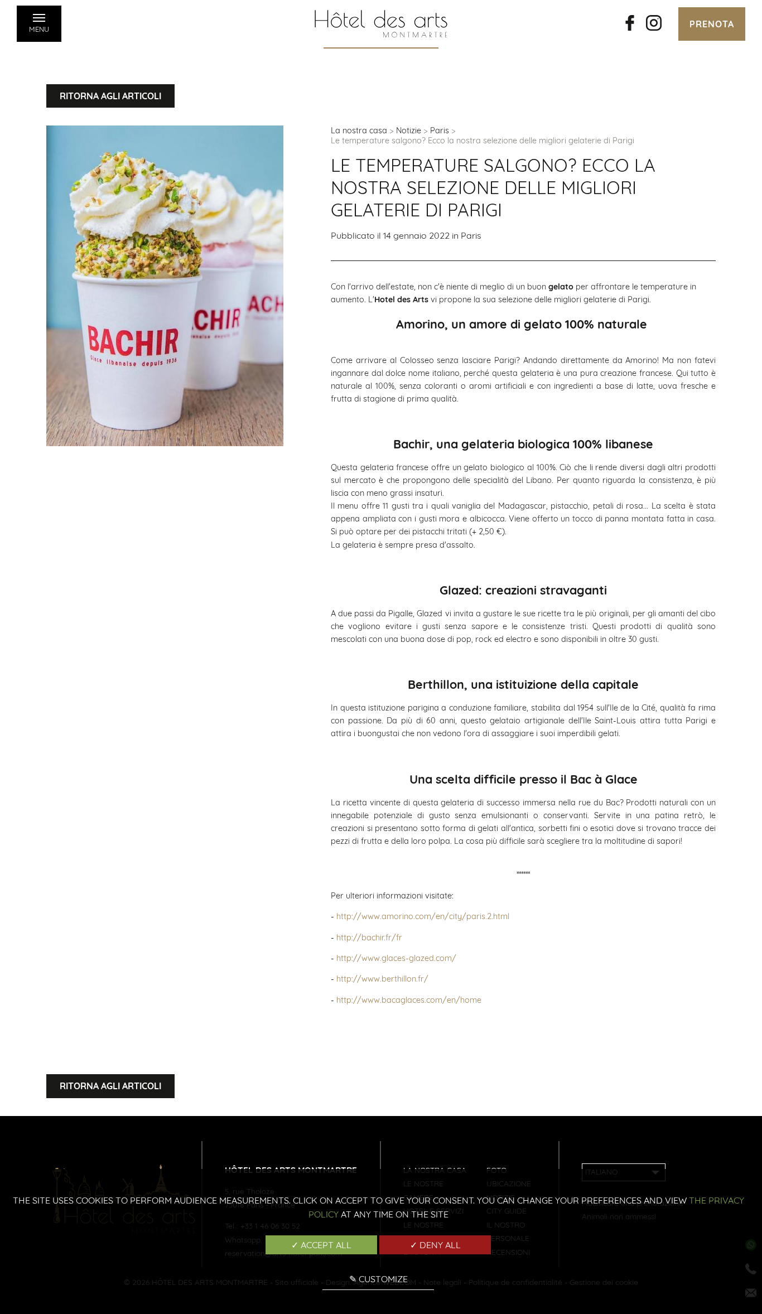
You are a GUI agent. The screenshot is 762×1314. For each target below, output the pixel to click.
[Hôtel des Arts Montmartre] (381, 23)
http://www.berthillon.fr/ (382, 979)
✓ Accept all (321, 1244)
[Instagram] (654, 24)
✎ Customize (378, 1278)
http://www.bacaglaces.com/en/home (408, 1000)
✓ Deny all (435, 1244)
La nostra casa (359, 130)
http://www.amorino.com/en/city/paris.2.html (422, 916)
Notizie (408, 130)
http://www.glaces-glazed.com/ (396, 958)
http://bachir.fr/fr (369, 938)
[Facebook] (630, 24)
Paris (439, 130)
